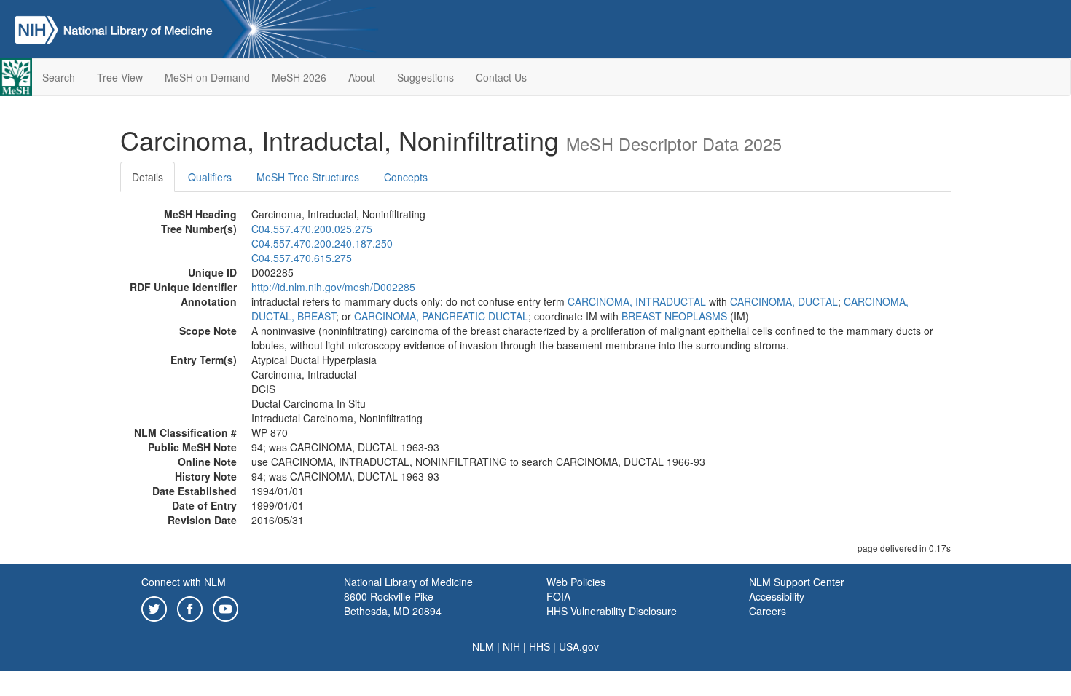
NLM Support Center (796, 581)
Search (58, 77)
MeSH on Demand (207, 77)
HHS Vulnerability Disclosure (611, 611)
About (361, 77)
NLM (483, 646)
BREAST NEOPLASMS (674, 316)
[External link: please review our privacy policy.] (154, 607)
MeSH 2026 (299, 77)
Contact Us (501, 77)
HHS (539, 646)
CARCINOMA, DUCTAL (784, 301)
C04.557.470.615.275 (301, 257)
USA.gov (579, 646)
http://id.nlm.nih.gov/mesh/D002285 (333, 287)
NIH (511, 646)
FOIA (558, 596)
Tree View (120, 77)
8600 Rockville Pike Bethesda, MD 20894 (393, 603)
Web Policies (575, 581)
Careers (767, 611)
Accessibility (776, 596)
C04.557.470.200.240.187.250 (322, 243)
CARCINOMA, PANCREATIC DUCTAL (441, 316)
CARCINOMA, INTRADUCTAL (637, 301)
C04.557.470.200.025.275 (311, 228)
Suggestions (425, 77)
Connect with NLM (183, 581)
